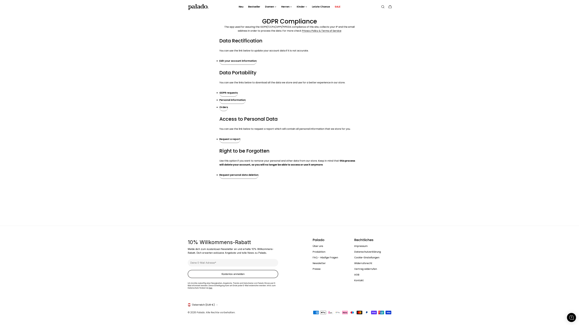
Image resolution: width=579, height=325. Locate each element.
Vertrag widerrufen (365, 269)
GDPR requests (228, 92)
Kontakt (359, 280)
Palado (201, 312)
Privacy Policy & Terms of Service (321, 30)
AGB (356, 274)
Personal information (232, 100)
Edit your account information (238, 61)
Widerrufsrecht (363, 263)
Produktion (319, 252)
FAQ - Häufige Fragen (325, 257)
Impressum (361, 246)
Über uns (318, 246)
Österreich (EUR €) (203, 304)
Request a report (229, 139)
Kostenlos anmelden (233, 273)
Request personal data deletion (238, 175)
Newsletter (319, 263)
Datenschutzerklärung (367, 252)
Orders (223, 107)
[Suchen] (383, 7)
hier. (210, 288)
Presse (317, 269)
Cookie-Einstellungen (366, 257)
